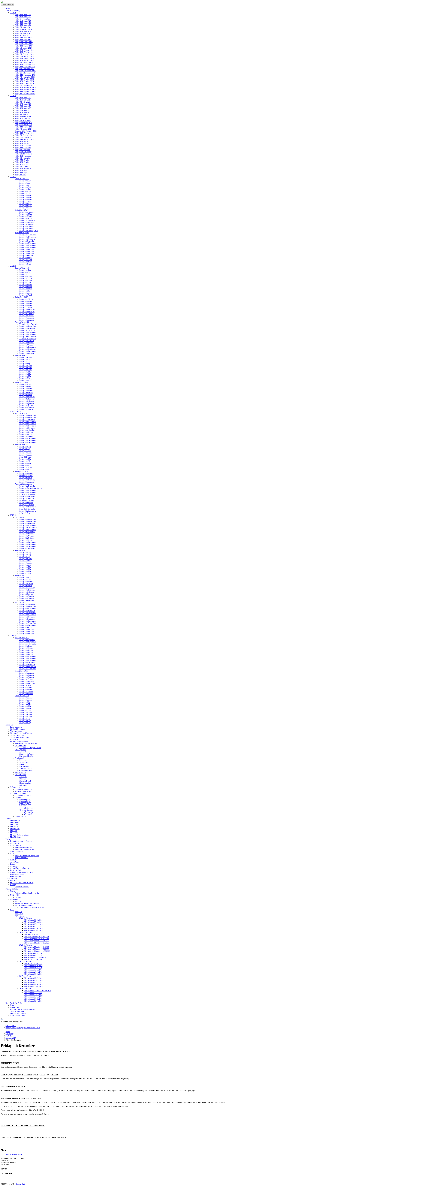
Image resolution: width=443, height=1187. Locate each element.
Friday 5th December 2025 (24, 69)
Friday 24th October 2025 (24, 79)
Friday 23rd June (25, 278)
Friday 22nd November (23, 154)
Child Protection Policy (23, 789)
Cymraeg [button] (18, 797)
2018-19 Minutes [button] (25, 989)
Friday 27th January (26, 316)
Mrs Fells (13, 831)
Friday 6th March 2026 (23, 48)
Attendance (23, 785)
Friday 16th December (27, 326)
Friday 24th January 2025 (24, 139)
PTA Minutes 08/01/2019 (33, 995)
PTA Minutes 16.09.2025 (33, 930)
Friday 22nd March (26, 212)
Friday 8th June (25, 710)
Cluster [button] (12, 891)
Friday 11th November (27, 337)
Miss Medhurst (15, 837)
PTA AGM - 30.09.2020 (33, 964)
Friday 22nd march (26, 584)
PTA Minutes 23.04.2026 (33, 922)
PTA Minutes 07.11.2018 (33, 993)
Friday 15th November (23, 156)
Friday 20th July (25, 723)
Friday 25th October (22, 160)
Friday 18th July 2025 (23, 98)
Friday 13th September (27, 546)
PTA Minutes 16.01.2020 (33, 980)
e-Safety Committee (22, 887)
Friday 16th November (27, 615)
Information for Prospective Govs (27, 903)
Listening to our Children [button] (19, 741)
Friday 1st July (24, 364)
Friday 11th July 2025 (23, 100)
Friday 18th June (25, 455)
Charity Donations (26, 770)
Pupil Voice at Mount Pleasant (26, 743)
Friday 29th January (26, 482)
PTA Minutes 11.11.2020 (33, 968)
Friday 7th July (24, 274)
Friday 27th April (25, 700)
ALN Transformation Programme (27, 856)
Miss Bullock (15, 820)
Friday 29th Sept (25, 258)
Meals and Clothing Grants (24, 849)
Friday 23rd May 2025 (23, 110)
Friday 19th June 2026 (23, 23)
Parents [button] (8, 839)
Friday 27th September (23, 168)
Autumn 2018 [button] (20, 602)
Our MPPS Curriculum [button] (18, 793)
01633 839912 (11, 1026)
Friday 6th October (26, 256)
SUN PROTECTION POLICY (21, 883)
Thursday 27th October (27, 339)
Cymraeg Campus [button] (26, 810)
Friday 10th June (25, 370)
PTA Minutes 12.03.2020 (33, 978)
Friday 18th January (26, 598)
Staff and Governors (17, 729)
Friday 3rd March (25, 307)
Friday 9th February (26, 222)
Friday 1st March (25, 218)
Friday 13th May (25, 376)
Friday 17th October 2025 (24, 81)
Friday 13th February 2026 (24, 52)
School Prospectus (17, 735)
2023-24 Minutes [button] (25, 932)
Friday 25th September (27, 507)
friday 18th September (27, 509)
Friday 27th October (26, 249)
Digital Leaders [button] (20, 746)
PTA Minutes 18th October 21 (35, 957)
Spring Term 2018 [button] (21, 671)
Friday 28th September (27, 625)
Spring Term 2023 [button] (21, 297)
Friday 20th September (27, 544)
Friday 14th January (26, 407)
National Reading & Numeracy (21, 872)
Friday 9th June (25, 283)
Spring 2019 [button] (19, 575)
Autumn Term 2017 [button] (22, 638)
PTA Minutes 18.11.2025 (33, 926)
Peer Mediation (20, 773)
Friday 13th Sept (21, 172)
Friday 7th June (25, 193)
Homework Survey (26, 783)
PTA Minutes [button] (19, 916)
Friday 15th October (26, 432)
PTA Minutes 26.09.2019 (33, 986)
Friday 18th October (22, 162)
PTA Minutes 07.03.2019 (33, 999)
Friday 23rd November (27, 613)
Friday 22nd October (27, 430)
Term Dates (14, 862)
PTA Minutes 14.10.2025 (33, 928)
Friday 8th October (26, 434)
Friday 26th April (25, 204)
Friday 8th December (27, 239)
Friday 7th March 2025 (23, 129)
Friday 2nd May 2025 (23, 116)
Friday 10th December (27, 418)
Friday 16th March (26, 690)
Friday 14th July (25, 272)
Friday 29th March (26, 582)
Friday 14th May (25, 463)
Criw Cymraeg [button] (20, 750)
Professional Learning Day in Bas (27, 893)
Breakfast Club (15, 870)
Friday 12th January (26, 673)
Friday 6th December (22, 150)
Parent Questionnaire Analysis (21, 841)
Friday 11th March (26, 393)
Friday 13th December (23, 148)
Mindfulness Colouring (18, 1013)
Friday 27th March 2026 (24, 42)
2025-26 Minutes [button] (25, 918)
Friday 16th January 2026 (24, 60)
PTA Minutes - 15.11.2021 (33, 955)
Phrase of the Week (26, 754)
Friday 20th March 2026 (24, 44)
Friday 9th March (25, 687)
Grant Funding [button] (15, 845)
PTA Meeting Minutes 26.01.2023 (36, 943)
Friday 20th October (26, 251)
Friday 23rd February (27, 220)
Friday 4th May (25, 702)
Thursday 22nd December (28, 324)
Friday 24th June (25, 366)
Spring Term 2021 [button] (21, 471)
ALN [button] (12, 854)
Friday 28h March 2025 (23, 123)
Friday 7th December (27, 611)
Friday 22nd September (27, 644)
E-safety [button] (13, 885)
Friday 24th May (25, 195)
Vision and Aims (16, 731)
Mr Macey (14, 833)
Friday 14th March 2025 (24, 127)
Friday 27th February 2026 (24, 50)
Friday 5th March (25, 478)
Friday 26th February (27, 480)
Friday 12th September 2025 (25, 92)
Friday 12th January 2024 (28, 231)
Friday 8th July (24, 361)
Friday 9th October (26, 503)
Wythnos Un (28, 812)
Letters (12, 864)
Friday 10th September (27, 442)
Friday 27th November (27, 490)
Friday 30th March (26, 694)
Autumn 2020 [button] (23, 484)
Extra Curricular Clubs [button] (14, 1003)
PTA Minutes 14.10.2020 (33, 966)
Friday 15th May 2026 (23, 31)
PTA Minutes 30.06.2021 (33, 974)
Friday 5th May (25, 291)
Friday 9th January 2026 (24, 62)
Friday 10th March (26, 305)
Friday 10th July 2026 (23, 17)
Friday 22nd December (27, 235)
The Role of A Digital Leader (30, 748)
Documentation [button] (11, 878)
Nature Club (14, 1007)
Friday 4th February (26, 401)
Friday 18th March (26, 391)
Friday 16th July (25, 447)
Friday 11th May (25, 704)
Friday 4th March (25, 395)
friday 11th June (25, 457)
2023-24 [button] (13, 177)
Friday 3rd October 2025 (24, 85)
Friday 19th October (26, 631)
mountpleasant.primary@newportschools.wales (23, 1028)
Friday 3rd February (26, 314)
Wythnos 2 (28, 814)
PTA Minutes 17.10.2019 (33, 984)
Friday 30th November (27, 609)
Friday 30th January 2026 (24, 56)
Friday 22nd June (25, 714)
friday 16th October (26, 501)
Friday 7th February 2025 (24, 135)
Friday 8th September (27, 640)
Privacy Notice (15, 876)
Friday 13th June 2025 (23, 108)
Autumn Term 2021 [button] (22, 413)
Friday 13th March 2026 (24, 46)
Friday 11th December (27, 486)
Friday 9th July (24, 449)
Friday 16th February (27, 683)
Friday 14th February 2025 (24, 133)
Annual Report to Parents (19, 868)
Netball (12, 1005)
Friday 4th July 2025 (22, 102)
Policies (13, 881)
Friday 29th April (25, 380)
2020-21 (9, 1036)
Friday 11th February (27, 399)
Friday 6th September (27, 548)
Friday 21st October (26, 341)
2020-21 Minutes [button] (25, 962)
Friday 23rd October (26, 498)
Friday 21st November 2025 (25, 73)
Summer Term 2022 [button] (22, 355)
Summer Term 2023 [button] (22, 268)
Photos (21, 764)
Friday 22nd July (25, 357)
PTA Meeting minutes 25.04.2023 (36, 939)
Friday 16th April (25, 469)
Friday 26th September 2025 (25, 87)
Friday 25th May (25, 708)
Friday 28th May (25, 459)
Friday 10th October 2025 (24, 83)
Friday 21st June (25, 189)
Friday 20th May (25, 374)
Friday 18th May (25, 706)
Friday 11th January (26, 600)
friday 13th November (27, 494)
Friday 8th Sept (25, 264)
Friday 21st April (25, 295)
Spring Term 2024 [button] (21, 210)
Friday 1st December (27, 241)
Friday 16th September (27, 351)
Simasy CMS (20, 1184)
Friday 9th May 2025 (22, 114)
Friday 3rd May (25, 202)
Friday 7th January (26, 409)
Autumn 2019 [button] (20, 517)
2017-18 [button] (13, 636)
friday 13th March (26, 476)
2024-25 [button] (13, 96)
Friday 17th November (27, 245)
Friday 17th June (25, 368)
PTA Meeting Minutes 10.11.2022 (36, 947)
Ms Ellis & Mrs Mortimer (19, 835)
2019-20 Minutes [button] (25, 976)
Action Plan (23, 762)
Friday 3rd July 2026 (22, 19)
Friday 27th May (25, 372)
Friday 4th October (22, 166)
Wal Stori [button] (22, 806)
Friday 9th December (27, 328)
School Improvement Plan (19, 737)
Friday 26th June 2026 (23, 21)
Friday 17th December (27, 415)
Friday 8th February (26, 592)
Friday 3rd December (27, 420)
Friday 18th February (27, 397)
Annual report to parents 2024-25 (31, 908)
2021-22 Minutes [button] (25, 945)
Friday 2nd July (25, 451)
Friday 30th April (25, 465)
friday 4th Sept (24, 513)
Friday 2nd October (26, 505)
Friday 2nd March (26, 685)
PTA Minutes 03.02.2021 (33, 970)
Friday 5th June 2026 (22, 27)
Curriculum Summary (23, 795)
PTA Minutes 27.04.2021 (33, 972)
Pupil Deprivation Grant (23, 847)
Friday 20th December (23, 146)
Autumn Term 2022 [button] (22, 322)
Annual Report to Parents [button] (24, 905)
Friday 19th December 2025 (25, 65)
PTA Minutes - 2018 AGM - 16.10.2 (37, 991)
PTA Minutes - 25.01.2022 (33, 953)
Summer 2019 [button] (20, 550)
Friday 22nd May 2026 (23, 29)
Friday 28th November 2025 (25, 71)
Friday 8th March (25, 216)
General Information (17, 851)
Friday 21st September (27, 623)
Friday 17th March (26, 303)
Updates (18, 897)
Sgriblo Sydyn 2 (25, 800)
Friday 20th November (27, 492)
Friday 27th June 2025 (23, 104)
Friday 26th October (26, 633)
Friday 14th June (25, 191)
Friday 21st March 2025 (23, 125)
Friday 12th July (25, 183)
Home (8, 8)
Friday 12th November (27, 426)
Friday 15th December (27, 237)
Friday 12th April (25, 208)
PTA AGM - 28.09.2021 (33, 959)
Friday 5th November (27, 428)
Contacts (13, 860)
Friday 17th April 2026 (23, 40)
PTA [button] (12, 910)
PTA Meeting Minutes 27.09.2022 (36, 949)
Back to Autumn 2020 (14, 1154)
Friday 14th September (27, 621)
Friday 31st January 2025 (24, 137)
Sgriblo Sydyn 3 (25, 802)
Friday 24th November (27, 243)
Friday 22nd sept (25, 260)
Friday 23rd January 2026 (24, 58)
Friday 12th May (25, 289)
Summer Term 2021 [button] (22, 444)
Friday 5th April (25, 579)
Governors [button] (14, 899)
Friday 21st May (25, 461)
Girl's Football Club (17, 1016)
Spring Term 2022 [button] (21, 382)
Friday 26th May (25, 285)
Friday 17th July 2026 (23, 15)
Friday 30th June (25, 276)
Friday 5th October (26, 627)
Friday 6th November (27, 496)
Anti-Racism (14, 739)
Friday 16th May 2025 (23, 112)
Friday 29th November (23, 152)
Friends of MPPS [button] (12, 889)
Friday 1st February (26, 594)
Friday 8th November (22, 158)
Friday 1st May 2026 (22, 35)
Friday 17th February (27, 310)
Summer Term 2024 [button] (22, 179)
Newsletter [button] (13, 11)
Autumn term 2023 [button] (22, 233)
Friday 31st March (26, 299)
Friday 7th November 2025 (25, 77)
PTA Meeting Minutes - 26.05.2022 (37, 951)
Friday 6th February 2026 (24, 54)
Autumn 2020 (11, 1038)
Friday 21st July (25, 270)
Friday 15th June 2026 (23, 25)
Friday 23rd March (26, 692)
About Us (23, 752)
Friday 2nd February (26, 224)
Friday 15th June (25, 712)
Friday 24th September (27, 438)
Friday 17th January (22, 141)
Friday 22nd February (27, 588)
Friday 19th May (25, 287)
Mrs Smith (14, 824)
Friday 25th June (25, 453)
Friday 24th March (26, 301)
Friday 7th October (26, 345)
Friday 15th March (26, 214)
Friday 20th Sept (21, 170)
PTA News (19, 914)
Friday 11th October (22, 164)
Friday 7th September (27, 619)
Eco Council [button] (19, 758)
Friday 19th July (25, 181)
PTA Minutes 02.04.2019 (33, 1001)
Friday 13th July (25, 721)
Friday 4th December (30, 488)
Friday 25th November (27, 332)
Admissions (14, 843)
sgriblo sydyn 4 (25, 804)
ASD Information (21, 858)
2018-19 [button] (13, 515)
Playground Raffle (26, 756)
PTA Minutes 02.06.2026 (33, 920)
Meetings (22, 760)
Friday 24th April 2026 (23, 38)
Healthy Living (20, 816)
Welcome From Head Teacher (21, 733)
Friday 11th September (27, 511)
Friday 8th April (25, 384)
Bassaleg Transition (17, 874)
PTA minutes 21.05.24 (32, 935)
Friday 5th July (24, 185)
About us (18, 901)
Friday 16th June (25, 280)
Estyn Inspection (16, 727)
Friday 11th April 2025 (23, 119)
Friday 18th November (27, 334)
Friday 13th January (26, 320)
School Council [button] (20, 775)
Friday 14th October (26, 343)
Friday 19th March (26, 474)
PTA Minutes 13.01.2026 (33, 924)
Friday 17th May (25, 197)
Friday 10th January (22, 143)
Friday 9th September (27, 353)
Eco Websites (24, 766)
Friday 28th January (26, 403)
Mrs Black (14, 827)
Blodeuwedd (28, 808)
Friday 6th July (24, 719)
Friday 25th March (26, 388)
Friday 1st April (25, 386)
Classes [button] (8, 818)
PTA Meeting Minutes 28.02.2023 (36, 941)
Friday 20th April (25, 698)
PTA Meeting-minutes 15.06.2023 (36, 937)
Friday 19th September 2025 (25, 89)
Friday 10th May (25, 199)
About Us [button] (9, 725)
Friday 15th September (27, 642)
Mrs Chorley (14, 822)
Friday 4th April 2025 (23, 121)
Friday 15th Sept (25, 262)
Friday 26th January (26, 226)
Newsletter (9, 1034)
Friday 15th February (27, 590)
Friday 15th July (25, 359)
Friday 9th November (27, 617)
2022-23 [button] (13, 266)
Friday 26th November (27, 422)
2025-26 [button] (13, 13)
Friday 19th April (25, 206)
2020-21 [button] (16, 411)
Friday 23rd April (25, 467)
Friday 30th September (27, 347)
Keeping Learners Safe (23, 791)
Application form (25, 768)
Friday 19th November (27, 424)
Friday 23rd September (27, 349)
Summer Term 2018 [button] (22, 696)
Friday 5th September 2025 (25, 94)
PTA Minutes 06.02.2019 (33, 997)
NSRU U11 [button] (14, 895)
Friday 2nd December (27, 330)
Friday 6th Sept (20, 175)
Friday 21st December (27, 604)
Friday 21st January (26, 405)
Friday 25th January (26, 596)
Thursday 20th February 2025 (26, 131)
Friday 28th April (25, 293)
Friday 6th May (25, 378)
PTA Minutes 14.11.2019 (33, 982)
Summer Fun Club (17, 1011)
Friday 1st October (26, 436)
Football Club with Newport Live (22, 1009)
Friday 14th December (27, 606)
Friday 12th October (26, 629)
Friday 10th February (27, 312)
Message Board (25, 781)
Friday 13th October (26, 253)
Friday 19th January (26, 229)
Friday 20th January (26, 318)
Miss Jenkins (14, 829)
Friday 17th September (27, 440)
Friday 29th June (25, 717)
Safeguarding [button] (15, 787)
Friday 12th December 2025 (25, 67)
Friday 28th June (25, 187)
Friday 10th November (27, 247)
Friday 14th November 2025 (25, 75)
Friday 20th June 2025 (23, 106)
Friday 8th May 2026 (22, 33)
